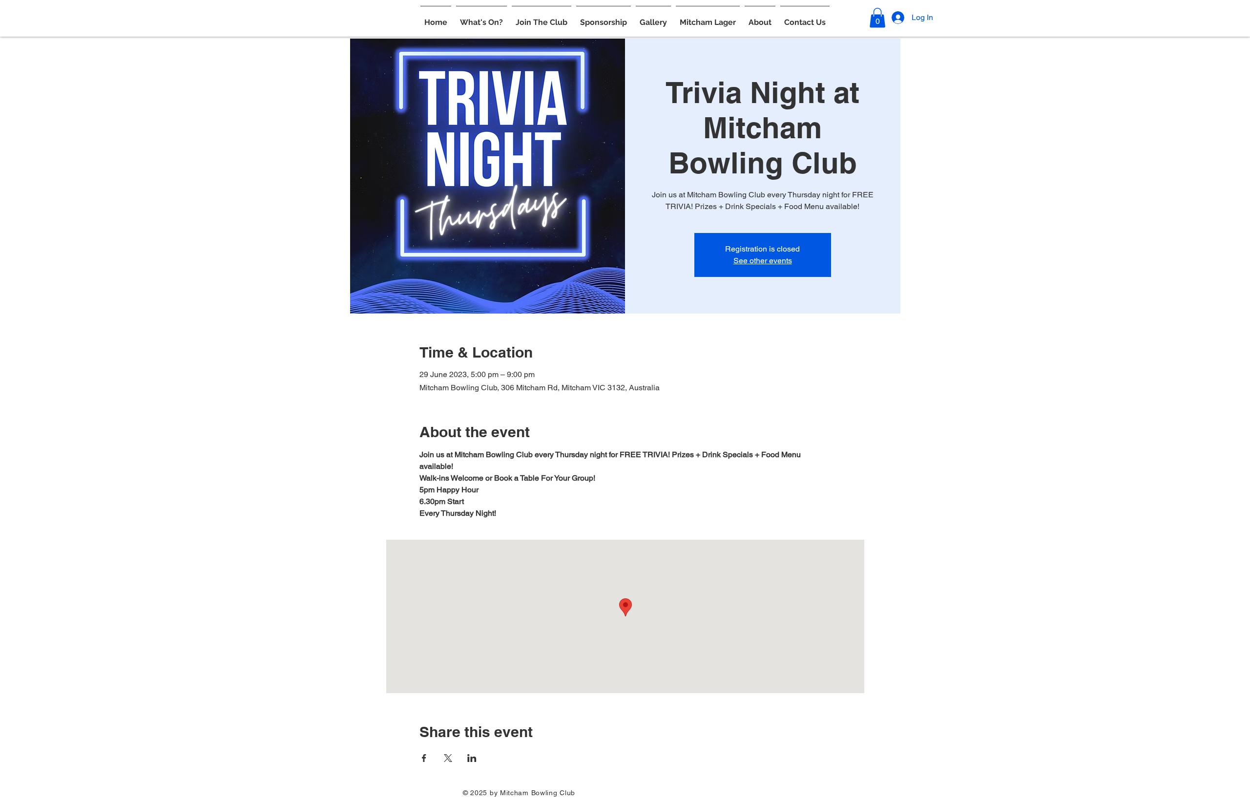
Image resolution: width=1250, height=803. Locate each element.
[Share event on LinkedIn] (472, 758)
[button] (481, 18)
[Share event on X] (448, 758)
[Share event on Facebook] (424, 758)
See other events (762, 260)
